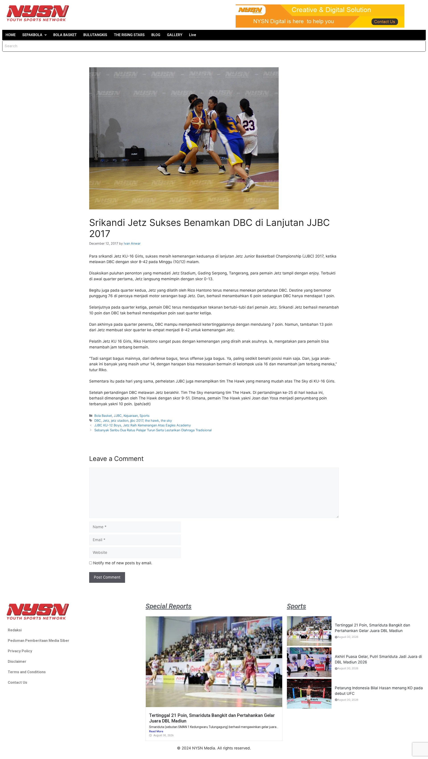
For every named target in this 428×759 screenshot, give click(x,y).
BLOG (155, 35)
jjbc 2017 (136, 420)
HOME (11, 35)
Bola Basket (103, 415)
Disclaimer (17, 661)
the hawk (152, 420)
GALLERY (174, 35)
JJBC (118, 415)
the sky (166, 420)
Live (192, 35)
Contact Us (17, 682)
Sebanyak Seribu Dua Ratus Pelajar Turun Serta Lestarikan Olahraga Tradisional (153, 430)
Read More (156, 731)
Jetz (106, 420)
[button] (34, 35)
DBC (97, 420)
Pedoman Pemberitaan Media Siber (38, 640)
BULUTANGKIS (95, 35)
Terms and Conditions (27, 672)
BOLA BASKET (65, 35)
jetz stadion (119, 420)
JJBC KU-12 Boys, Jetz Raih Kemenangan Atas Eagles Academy (142, 425)
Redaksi (15, 630)
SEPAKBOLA (32, 35)
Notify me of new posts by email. (122, 563)
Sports (145, 415)
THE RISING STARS (129, 35)
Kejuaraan (130, 415)
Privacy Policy (20, 651)
